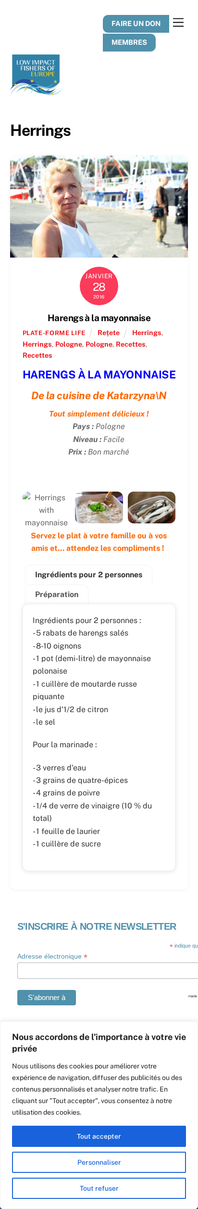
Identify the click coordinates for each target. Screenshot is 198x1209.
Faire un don (136, 23)
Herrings (146, 332)
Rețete (109, 332)
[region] (99, 1115)
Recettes (131, 344)
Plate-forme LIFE (54, 333)
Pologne (68, 344)
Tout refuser (99, 1188)
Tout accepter (99, 1136)
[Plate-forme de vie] (36, 91)
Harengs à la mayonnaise (99, 317)
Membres (129, 42)
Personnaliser (99, 1162)
